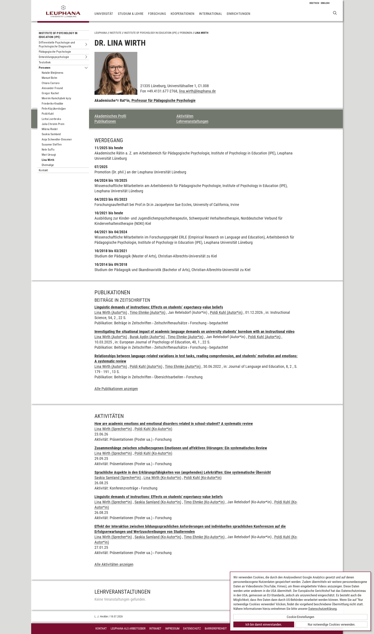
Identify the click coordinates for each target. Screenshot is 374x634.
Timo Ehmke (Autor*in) (147, 312)
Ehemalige (48, 165)
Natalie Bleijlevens (53, 72)
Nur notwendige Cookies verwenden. (331, 624)
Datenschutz (192, 628)
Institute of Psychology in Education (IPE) (58, 35)
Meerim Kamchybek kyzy (56, 98)
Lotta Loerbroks (51, 119)
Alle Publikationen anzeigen (116, 388)
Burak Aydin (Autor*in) (147, 336)
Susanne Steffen (52, 144)
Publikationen (105, 121)
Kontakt (43, 170)
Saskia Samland (51, 134)
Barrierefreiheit (216, 628)
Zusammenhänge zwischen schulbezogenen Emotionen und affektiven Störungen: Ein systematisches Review (180, 448)
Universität (103, 14)
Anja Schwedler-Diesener (57, 139)
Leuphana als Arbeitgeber (128, 628)
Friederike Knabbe (52, 103)
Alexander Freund (52, 88)
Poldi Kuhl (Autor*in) (226, 312)
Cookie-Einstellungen (300, 617)
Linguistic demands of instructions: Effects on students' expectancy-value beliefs (158, 496)
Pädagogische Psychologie (55, 51)
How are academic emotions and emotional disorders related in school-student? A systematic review (173, 423)
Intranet (155, 628)
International (210, 14)
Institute (115, 32)
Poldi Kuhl (48, 113)
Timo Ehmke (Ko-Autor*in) (204, 502)
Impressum (172, 628)
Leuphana (100, 32)
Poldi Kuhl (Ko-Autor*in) (153, 429)
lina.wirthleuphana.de (197, 91)
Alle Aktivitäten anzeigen (113, 564)
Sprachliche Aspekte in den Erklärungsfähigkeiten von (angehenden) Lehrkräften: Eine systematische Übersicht (182, 472)
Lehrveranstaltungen (192, 121)
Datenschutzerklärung (322, 609)
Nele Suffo (48, 149)
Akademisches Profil (110, 116)
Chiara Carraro (51, 83)
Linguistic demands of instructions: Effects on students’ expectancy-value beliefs (158, 307)
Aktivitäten (184, 116)
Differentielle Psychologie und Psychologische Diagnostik (57, 44)
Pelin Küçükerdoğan (54, 108)
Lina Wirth (48, 160)
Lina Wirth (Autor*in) (110, 312)
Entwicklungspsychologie (54, 57)
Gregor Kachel (50, 93)
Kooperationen (182, 14)
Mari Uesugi (49, 154)
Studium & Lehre (131, 14)
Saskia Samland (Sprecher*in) (117, 477)
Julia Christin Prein (53, 124)
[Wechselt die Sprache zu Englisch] (325, 3)
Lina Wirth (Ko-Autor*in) (162, 477)
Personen (44, 67)
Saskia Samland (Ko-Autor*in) (158, 502)
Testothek (45, 62)
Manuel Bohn (49, 78)
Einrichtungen (238, 14)
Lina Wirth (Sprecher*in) (113, 429)
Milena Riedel (49, 129)
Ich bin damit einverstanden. (263, 624)
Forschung (157, 14)
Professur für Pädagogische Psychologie (163, 100)
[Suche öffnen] (335, 12)
